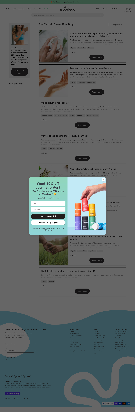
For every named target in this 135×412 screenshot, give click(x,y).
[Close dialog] (103, 179)
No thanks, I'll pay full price (48, 222)
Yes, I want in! (48, 216)
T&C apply (48, 230)
